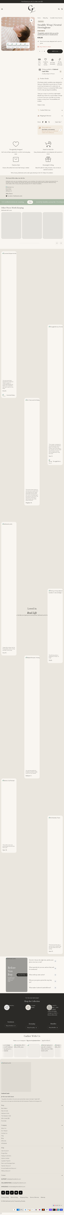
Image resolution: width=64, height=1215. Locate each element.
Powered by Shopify (19, 1201)
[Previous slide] (57, 243)
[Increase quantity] (45, 51)
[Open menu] (2, 9)
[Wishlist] (1, 1213)
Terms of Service (34, 1197)
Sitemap (43, 1197)
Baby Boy (45, 18)
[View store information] (60, 71)
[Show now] (60, 130)
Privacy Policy (5, 1197)
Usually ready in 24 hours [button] (48, 73)
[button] (41, 31)
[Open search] (58, 9)
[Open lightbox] (31, 20)
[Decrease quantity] (39, 51)
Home (39, 18)
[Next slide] (61, 243)
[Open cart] (62, 9)
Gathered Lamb (9, 1201)
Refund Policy (14, 1197)
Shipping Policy (24, 1197)
